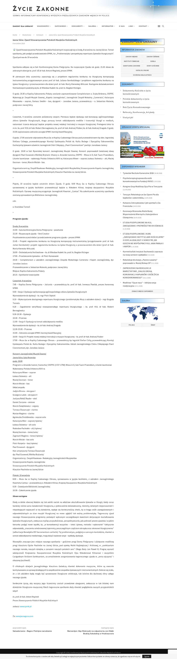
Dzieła (153, 61)
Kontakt (143, 26)
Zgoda (146, 656)
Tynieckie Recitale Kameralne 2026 (138, 173)
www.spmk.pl (25, 606)
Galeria (92, 26)
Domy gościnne (153, 66)
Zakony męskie (131, 56)
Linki (131, 26)
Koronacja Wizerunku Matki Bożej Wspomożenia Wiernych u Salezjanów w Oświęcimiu (140, 214)
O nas (122, 26)
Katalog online (142, 70)
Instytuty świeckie (131, 61)
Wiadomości (43, 26)
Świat (153, 325)
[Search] (163, 26)
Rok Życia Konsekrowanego (136, 107)
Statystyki (128, 117)
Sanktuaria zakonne (131, 66)
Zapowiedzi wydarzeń (133, 166)
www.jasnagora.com (24, 616)
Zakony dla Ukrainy (23, 26)
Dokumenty (77, 26)
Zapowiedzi (60, 26)
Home (15, 35)
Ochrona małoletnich (142, 75)
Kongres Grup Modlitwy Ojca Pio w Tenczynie (142, 186)
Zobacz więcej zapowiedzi (142, 291)
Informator (107, 26)
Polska (132, 325)
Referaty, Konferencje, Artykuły (138, 112)
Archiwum (39, 35)
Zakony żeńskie (153, 56)
